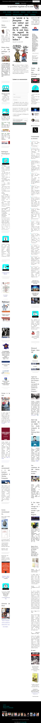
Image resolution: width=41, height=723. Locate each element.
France (15, 65)
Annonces (23, 12)
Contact (4, 704)
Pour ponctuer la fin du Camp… (35, 200)
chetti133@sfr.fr (33, 415)
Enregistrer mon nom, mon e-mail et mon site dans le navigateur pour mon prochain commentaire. (20, 103)
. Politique (33, 99)
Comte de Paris (16, 12)
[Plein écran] (38, 82)
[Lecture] (32, 82)
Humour (18, 65)
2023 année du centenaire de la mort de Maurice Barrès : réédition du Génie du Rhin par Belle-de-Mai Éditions (20, 72)
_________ (6, 425)
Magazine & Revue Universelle (35, 99)
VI (34, 541)
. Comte (32, 94)
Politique (9, 12)
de (34, 94)
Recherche (33, 14)
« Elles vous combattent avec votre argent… (35, 151)
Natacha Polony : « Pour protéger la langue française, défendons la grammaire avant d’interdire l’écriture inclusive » (20, 68)
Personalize (17, 3)
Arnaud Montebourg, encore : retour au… (35, 269)
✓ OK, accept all (36, 1)
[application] (35, 80)
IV (31, 541)
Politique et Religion (24, 65)
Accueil (4, 12)
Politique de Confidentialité (8, 707)
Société (28, 12)
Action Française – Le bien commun (35, 103)
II (37, 540)
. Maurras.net (33, 101)
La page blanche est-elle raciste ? (35, 224)
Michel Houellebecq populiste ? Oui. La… (35, 210)
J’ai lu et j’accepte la (20, 114)
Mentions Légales (6, 706)
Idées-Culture (8, 14)
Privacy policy (23, 3)
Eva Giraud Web (23, 722)
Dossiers (26, 14)
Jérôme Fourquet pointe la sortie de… (35, 235)
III (38, 540)
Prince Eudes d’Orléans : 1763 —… (35, 143)
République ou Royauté (18, 14)
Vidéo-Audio (34, 12)
